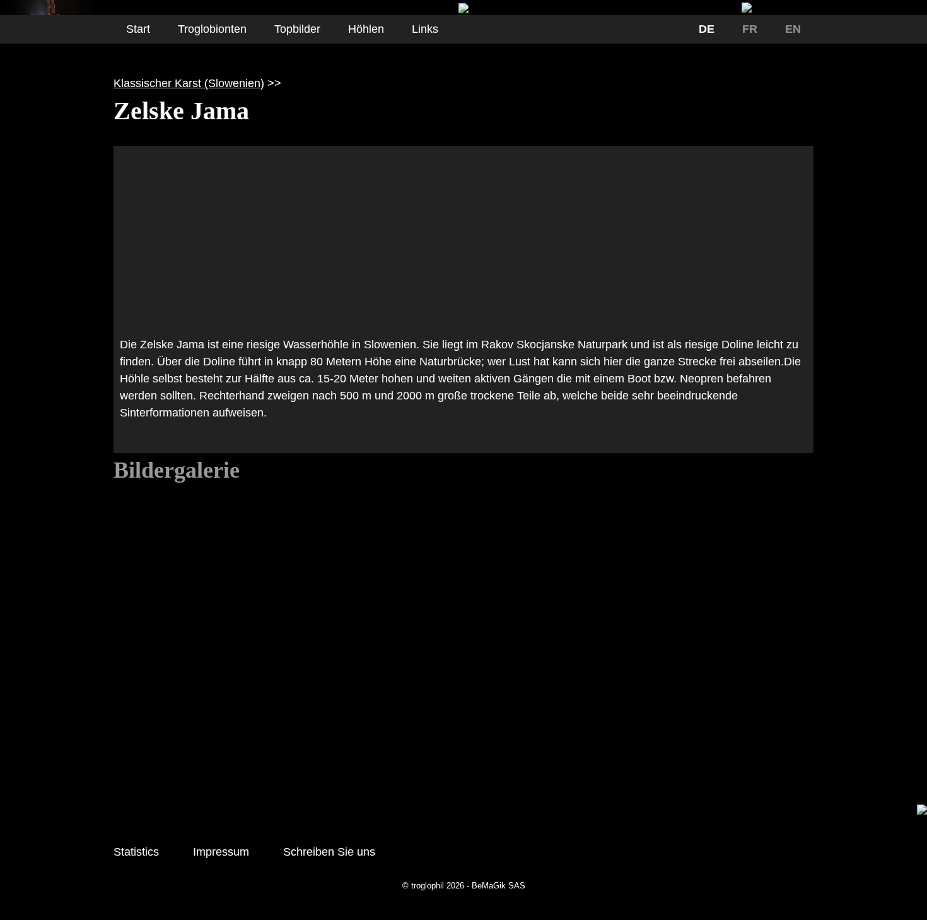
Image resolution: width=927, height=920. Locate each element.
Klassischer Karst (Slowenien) (189, 83)
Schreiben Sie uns (329, 852)
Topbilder (297, 29)
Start (138, 29)
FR (749, 29)
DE (706, 29)
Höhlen (366, 29)
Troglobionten (212, 29)
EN (793, 29)
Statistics (136, 852)
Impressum (221, 852)
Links (425, 29)
